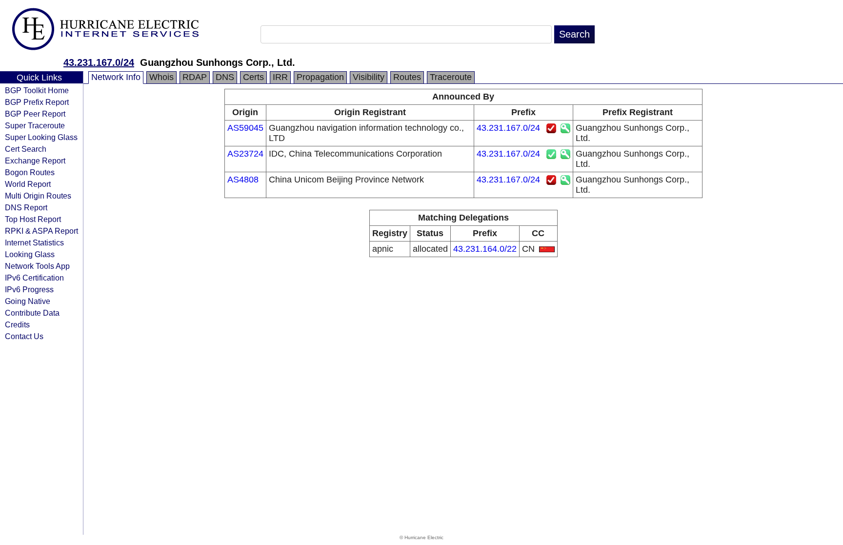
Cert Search (25, 148)
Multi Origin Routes (38, 195)
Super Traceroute (35, 125)
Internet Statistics (34, 242)
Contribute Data (32, 312)
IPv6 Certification (34, 277)
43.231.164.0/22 (485, 249)
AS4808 (243, 179)
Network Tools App (37, 266)
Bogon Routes (30, 172)
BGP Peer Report (35, 113)
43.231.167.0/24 (98, 62)
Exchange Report (35, 160)
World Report (28, 184)
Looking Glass (30, 254)
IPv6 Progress (29, 289)
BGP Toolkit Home (37, 90)
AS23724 (245, 154)
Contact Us (24, 336)
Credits (17, 324)
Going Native (27, 301)
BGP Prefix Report (37, 102)
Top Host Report (33, 219)
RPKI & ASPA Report (41, 230)
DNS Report (26, 207)
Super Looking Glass (41, 137)
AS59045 (245, 128)
